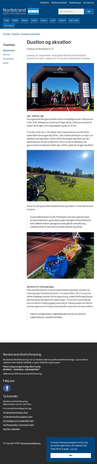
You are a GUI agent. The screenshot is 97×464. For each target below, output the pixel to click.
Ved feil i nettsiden (11, 429)
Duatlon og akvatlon (30, 34)
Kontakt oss (88, 2)
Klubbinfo (44, 2)
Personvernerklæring (31, 443)
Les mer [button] (73, 449)
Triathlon (15, 34)
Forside (6, 34)
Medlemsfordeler (59, 2)
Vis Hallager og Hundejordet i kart (18, 421)
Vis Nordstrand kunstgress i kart (17, 416)
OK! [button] (70, 455)
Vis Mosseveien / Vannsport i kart (18, 425)
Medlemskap (75, 2)
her (30, 408)
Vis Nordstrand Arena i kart (15, 412)
